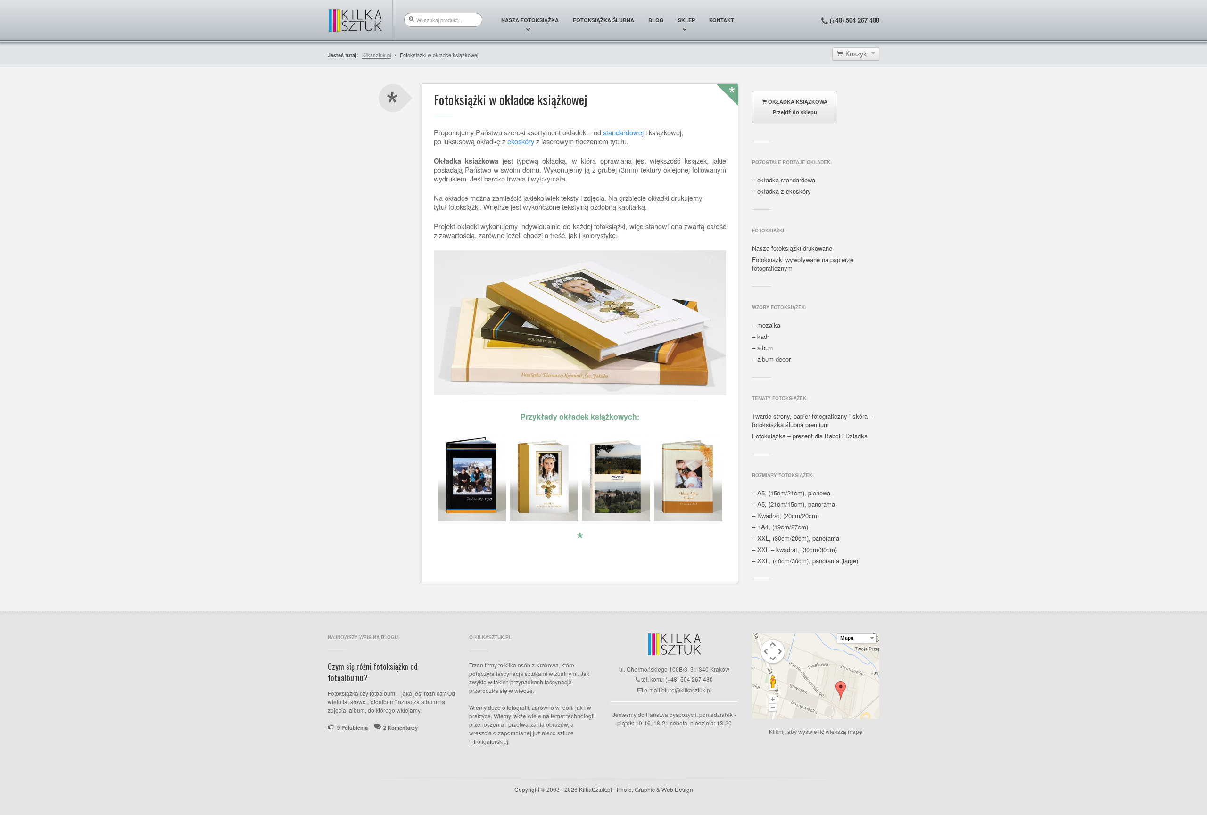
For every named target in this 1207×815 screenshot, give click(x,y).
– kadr (760, 336)
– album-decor (771, 359)
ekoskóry (520, 141)
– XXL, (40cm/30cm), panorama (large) (805, 561)
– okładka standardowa (783, 180)
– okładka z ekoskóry (781, 191)
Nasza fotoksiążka (530, 20)
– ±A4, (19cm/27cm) (780, 527)
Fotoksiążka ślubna (603, 20)
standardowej (623, 132)
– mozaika (766, 325)
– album (763, 348)
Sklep (686, 20)
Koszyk (856, 54)
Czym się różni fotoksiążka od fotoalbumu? (373, 671)
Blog (656, 20)
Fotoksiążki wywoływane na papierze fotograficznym (802, 263)
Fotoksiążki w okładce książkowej (510, 100)
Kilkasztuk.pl (376, 54)
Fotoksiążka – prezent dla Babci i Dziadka (810, 436)
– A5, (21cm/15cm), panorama (793, 504)
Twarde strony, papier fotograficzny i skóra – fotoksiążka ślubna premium (812, 420)
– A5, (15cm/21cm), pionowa (791, 493)
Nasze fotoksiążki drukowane (792, 248)
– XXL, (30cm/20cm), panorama (795, 538)
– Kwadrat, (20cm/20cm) (785, 515)
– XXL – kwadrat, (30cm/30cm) (794, 549)
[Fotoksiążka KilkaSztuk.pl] (355, 20)
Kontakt (721, 20)
